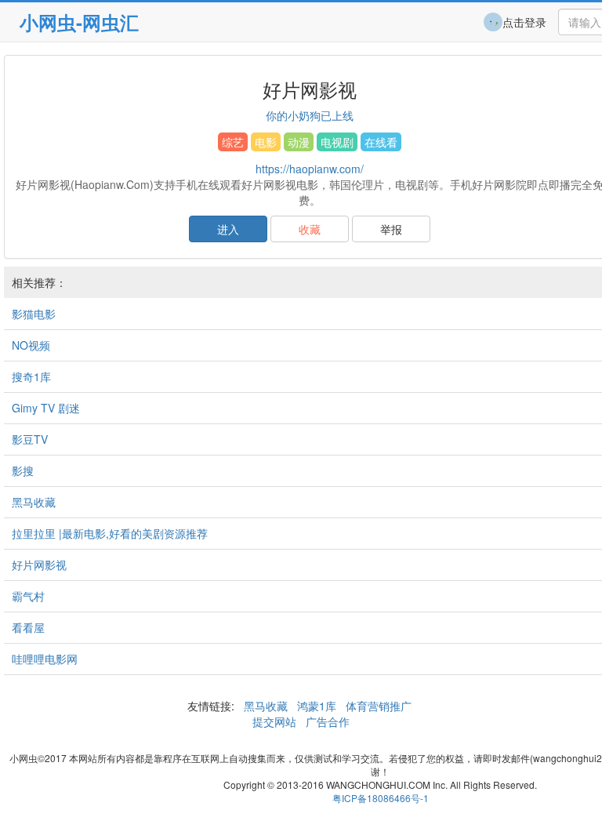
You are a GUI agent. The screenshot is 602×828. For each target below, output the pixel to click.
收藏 (310, 229)
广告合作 (326, 721)
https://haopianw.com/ (310, 168)
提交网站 (275, 721)
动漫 (299, 142)
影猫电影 (34, 313)
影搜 (23, 470)
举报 (391, 229)
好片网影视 (39, 564)
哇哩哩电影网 (45, 658)
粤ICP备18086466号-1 (380, 797)
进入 (228, 229)
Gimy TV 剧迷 (46, 408)
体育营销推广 (379, 706)
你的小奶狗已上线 (310, 115)
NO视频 (31, 345)
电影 (266, 142)
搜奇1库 (31, 376)
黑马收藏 (34, 502)
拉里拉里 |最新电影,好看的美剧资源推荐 (110, 533)
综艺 (233, 142)
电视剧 (337, 142)
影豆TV (30, 439)
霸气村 (28, 596)
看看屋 (28, 627)
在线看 (380, 142)
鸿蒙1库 (316, 706)
